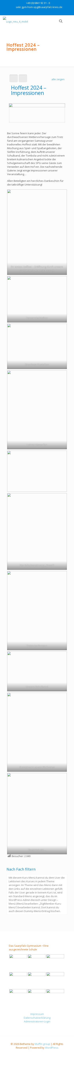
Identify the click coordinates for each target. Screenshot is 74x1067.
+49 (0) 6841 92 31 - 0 (38, 3)
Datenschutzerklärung (37, 1017)
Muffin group (42, 1044)
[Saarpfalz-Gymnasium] (15, 21)
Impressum (37, 1014)
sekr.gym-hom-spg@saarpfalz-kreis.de (39, 7)
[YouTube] (34, 12)
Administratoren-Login (37, 1021)
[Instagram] (39, 12)
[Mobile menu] (68, 21)
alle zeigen (58, 79)
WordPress (51, 1047)
